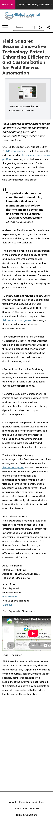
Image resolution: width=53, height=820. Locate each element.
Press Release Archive (31, 802)
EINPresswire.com (14, 151)
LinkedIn (7, 604)
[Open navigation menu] (5, 27)
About (12, 802)
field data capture (13, 467)
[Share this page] (49, 27)
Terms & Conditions (26, 814)
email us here (10, 596)
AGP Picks (8, 4)
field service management (17, 320)
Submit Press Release (26, 808)
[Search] (33, 27)
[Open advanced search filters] (40, 27)
